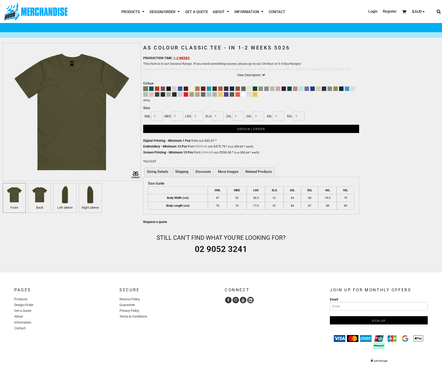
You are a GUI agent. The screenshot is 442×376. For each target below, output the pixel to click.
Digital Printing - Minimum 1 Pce (167, 140)
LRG (188, 116)
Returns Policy (129, 299)
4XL (269, 116)
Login (373, 11)
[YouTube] (243, 300)
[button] (133, 11)
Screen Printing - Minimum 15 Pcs (168, 152)
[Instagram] (236, 300)
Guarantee (127, 305)
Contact (20, 328)
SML (147, 116)
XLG (208, 116)
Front (14, 207)
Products (20, 299)
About (18, 316)
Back (39, 207)
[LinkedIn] (250, 300)
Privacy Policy (129, 310)
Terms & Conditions (133, 316)
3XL (249, 116)
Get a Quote (22, 310)
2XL (229, 116)
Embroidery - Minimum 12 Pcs (165, 146)
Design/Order (23, 305)
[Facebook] (228, 300)
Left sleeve (65, 207)
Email (334, 299)
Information (22, 322)
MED (167, 116)
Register (390, 11)
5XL (290, 116)
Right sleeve (90, 207)
